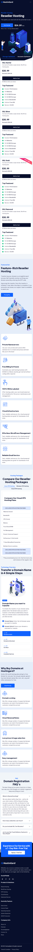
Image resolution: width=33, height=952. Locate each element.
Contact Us (4, 932)
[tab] (16, 633)
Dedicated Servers (5, 897)
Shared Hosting (5, 886)
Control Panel (4, 908)
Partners (3, 927)
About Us (3, 924)
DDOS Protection (5, 916)
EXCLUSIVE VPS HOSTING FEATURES (15, 508)
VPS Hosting (4, 892)
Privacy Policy (15, 949)
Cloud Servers (4, 894)
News (2, 934)
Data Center (4, 905)
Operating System (5, 910)
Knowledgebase (5, 929)
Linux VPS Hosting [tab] (9, 486)
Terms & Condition (5, 949)
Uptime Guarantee (5, 913)
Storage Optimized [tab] (9, 56)
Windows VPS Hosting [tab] (22, 486)
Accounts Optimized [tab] (24, 56)
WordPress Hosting (6, 889)
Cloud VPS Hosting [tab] (16, 488)
